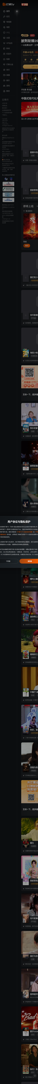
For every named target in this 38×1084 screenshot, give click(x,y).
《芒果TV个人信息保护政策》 (24, 532)
